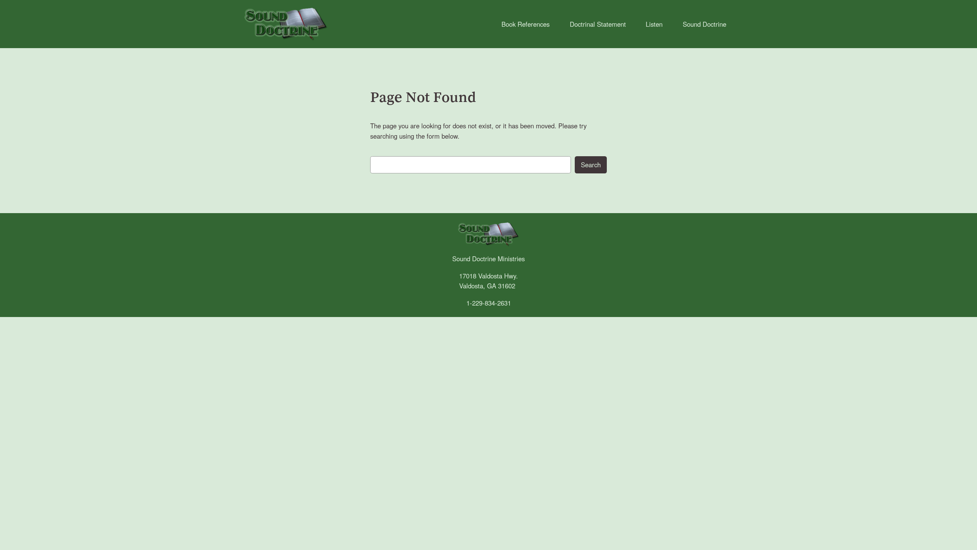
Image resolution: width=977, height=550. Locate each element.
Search (591, 164)
